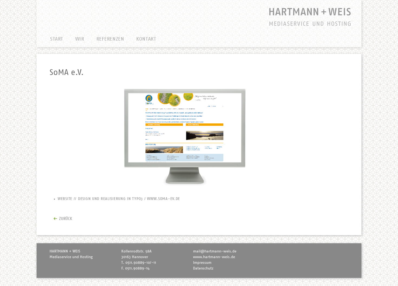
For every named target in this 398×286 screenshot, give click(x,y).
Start (56, 39)
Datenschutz (203, 268)
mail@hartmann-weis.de (214, 251)
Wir (79, 39)
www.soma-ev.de (163, 199)
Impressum (202, 263)
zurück (65, 219)
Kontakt (146, 39)
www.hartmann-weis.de (214, 257)
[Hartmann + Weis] (183, 16)
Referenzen (110, 39)
